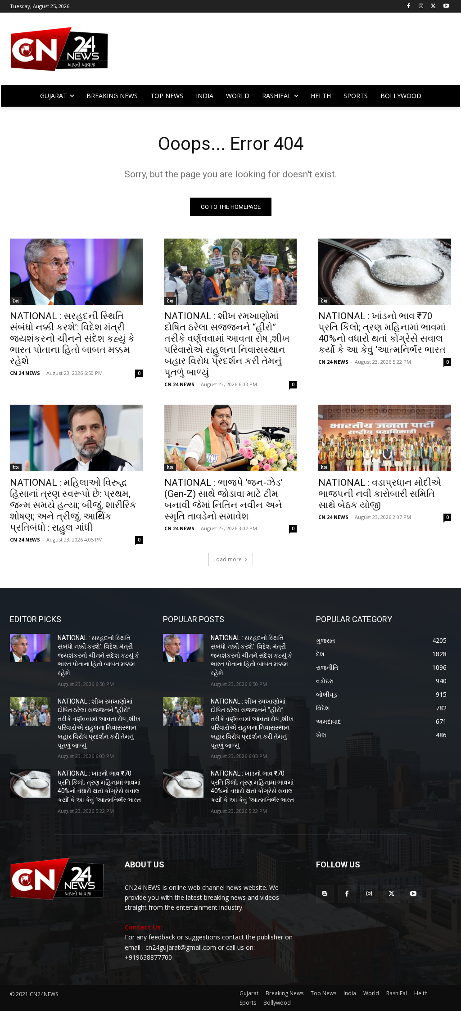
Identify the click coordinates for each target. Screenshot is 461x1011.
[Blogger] (325, 894)
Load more (227, 559)
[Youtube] (446, 6)
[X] (433, 6)
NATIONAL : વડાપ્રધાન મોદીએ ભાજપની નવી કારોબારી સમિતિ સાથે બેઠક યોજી (379, 493)
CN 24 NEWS (25, 373)
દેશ (16, 301)
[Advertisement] (283, 53)
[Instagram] (421, 6)
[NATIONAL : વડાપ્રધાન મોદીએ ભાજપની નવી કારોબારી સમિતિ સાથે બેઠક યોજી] (384, 438)
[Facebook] (408, 6)
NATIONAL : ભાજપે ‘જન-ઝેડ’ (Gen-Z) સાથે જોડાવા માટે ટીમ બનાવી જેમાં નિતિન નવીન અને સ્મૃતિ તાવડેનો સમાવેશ (223, 499)
